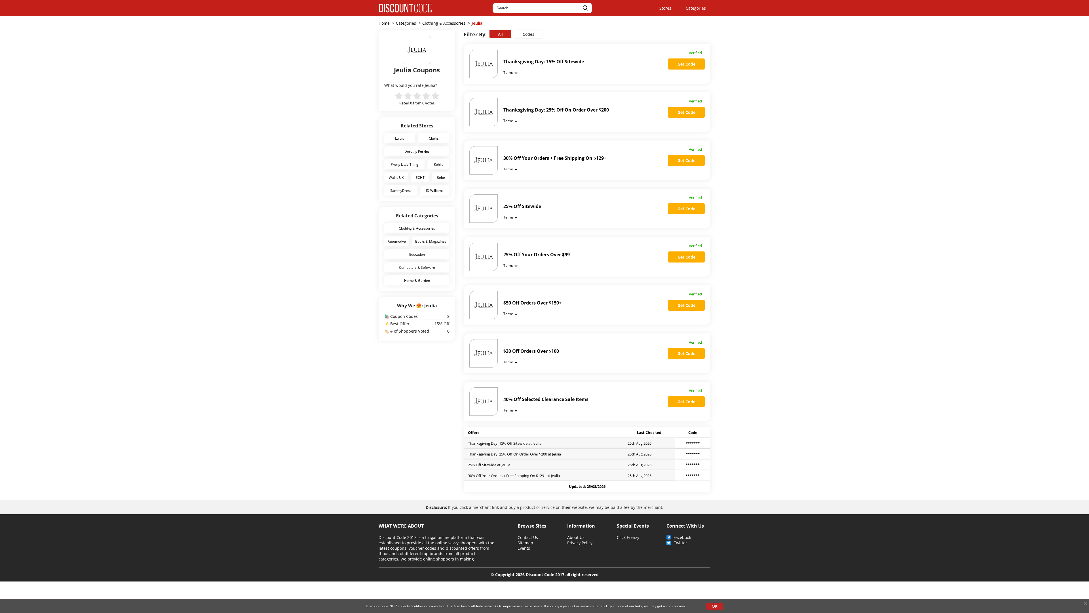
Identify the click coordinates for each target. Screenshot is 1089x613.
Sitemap (525, 542)
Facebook (682, 537)
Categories (696, 8)
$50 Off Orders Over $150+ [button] (532, 303)
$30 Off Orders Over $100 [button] (531, 351)
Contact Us (528, 537)
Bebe (441, 177)
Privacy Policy (579, 542)
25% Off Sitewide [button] (522, 206)
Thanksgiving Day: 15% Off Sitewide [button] (543, 61)
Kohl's (438, 164)
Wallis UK (396, 177)
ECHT (420, 177)
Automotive (397, 241)
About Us (575, 537)
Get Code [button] (686, 64)
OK (714, 606)
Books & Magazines (430, 241)
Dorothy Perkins (417, 151)
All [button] (500, 34)
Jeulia (477, 23)
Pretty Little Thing (404, 164)
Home (384, 23)
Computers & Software (417, 267)
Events (524, 548)
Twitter (680, 542)
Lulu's (399, 138)
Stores (665, 8)
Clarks (434, 138)
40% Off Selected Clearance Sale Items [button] (545, 399)
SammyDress (400, 190)
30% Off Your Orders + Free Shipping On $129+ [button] (554, 158)
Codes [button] (528, 34)
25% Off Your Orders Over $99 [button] (536, 254)
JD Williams (435, 190)
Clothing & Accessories (443, 23)
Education (417, 254)
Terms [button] (508, 72)
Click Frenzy (628, 537)
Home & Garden (417, 280)
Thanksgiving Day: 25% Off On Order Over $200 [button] (556, 110)
